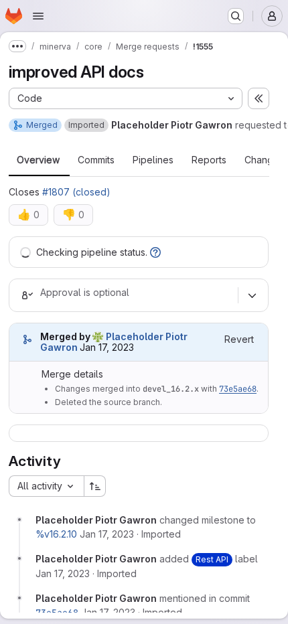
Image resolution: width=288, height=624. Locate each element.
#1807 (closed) (76, 192)
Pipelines (153, 160)
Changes (264, 160)
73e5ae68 (238, 389)
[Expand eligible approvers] (252, 295)
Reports (209, 160)
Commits (96, 160)
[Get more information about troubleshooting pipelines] (155, 252)
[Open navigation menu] (38, 16)
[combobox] (46, 486)
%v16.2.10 (56, 534)
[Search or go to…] (236, 16)
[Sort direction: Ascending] (95, 486)
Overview (38, 160)
